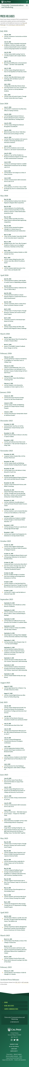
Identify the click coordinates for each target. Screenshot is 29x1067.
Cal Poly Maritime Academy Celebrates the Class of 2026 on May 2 (15, 287)
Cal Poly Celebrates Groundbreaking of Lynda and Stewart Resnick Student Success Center (15, 503)
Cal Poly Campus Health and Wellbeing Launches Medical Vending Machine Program (15, 463)
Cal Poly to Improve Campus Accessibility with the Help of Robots (14, 627)
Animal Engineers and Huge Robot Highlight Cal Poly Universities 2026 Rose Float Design (15, 634)
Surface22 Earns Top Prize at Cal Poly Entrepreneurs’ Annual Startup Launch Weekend (14, 426)
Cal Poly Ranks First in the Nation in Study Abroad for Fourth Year (15, 470)
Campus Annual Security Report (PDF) (14, 1058)
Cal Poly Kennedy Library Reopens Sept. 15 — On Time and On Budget (15, 642)
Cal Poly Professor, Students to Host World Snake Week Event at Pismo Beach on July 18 (15, 758)
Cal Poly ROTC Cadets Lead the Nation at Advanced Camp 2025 (14, 592)
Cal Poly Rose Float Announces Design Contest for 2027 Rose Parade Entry (14, 397)
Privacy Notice (9, 1054)
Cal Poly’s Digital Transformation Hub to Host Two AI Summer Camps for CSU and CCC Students (15, 881)
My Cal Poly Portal (14, 1046)
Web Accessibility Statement (12, 1056)
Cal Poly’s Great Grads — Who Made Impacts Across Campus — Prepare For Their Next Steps (15, 812)
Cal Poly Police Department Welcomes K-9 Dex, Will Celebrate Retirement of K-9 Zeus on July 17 (15, 731)
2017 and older (25, 982)
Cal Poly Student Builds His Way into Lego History (15, 675)
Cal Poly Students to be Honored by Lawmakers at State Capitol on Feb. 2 (14, 385)
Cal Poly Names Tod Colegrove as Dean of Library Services (15, 172)
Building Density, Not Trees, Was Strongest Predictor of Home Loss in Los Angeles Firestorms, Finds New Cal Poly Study (15, 244)
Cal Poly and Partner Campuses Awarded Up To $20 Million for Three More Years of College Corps (15, 359)
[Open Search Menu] (27, 2)
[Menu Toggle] (27, 5)
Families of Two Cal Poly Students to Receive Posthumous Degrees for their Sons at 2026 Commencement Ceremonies (15, 155)
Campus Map (14, 1049)
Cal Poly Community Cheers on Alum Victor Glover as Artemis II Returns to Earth (15, 303)
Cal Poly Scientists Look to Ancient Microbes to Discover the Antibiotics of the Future (15, 511)
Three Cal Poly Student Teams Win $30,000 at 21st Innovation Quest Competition (15, 236)
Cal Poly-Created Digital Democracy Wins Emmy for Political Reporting (14, 695)
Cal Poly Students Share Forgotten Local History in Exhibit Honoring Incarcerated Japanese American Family (14, 853)
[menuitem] (11, 1040)
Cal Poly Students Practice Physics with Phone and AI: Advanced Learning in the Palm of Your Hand (15, 959)
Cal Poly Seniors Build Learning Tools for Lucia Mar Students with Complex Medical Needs (15, 55)
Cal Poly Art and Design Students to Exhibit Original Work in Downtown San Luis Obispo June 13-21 (15, 164)
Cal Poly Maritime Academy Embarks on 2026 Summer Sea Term (15, 252)
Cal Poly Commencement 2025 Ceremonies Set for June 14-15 (15, 804)
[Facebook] (17, 1040)
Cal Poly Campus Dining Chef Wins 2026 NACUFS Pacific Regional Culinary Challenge (15, 326)
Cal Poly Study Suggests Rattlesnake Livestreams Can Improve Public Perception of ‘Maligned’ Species (15, 547)
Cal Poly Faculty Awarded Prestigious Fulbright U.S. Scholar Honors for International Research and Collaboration (14, 228)
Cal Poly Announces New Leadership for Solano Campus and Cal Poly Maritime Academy (14, 862)
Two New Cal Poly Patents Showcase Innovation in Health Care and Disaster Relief (15, 718)
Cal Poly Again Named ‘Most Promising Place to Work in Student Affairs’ (15, 339)
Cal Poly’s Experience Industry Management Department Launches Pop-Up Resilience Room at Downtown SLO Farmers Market (15, 927)
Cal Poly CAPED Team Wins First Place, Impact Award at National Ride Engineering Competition (15, 219)
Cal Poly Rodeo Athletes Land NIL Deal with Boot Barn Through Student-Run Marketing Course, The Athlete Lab (15, 918)
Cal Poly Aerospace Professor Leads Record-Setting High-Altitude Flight (15, 526)
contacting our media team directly (16, 25)
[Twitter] (15, 1040)
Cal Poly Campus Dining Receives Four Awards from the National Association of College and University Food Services (14, 789)
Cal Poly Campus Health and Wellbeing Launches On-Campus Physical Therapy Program (14, 405)
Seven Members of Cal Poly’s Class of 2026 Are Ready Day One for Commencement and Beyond (15, 187)
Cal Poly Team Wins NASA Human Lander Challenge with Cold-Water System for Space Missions (14, 78)
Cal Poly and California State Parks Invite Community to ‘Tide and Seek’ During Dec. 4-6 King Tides (15, 442)
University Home (14, 1044)
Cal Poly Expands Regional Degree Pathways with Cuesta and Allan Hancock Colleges (15, 477)
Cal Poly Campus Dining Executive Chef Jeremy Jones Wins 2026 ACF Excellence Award (14, 260)
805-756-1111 (14, 1037)
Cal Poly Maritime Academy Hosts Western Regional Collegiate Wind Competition (15, 201)
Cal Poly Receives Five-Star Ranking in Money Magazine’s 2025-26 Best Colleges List (14, 766)
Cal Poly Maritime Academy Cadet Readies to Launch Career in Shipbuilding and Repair (15, 280)
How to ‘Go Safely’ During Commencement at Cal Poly (15, 797)
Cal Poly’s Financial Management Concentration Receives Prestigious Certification (13, 740)
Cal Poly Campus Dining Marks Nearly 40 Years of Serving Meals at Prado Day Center (15, 70)
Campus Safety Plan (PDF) (7, 1059)
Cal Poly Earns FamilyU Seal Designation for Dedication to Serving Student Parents (15, 534)
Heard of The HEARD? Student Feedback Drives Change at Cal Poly (14, 346)
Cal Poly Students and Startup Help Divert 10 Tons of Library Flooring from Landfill (15, 896)
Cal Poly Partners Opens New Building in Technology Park (14, 378)
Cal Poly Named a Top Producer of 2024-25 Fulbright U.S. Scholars (15, 972)
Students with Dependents (20, 1059)
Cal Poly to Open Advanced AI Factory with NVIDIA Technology (15, 484)
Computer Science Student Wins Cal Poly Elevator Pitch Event (14, 456)
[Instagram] (11, 1040)
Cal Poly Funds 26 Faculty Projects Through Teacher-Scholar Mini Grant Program (15, 96)
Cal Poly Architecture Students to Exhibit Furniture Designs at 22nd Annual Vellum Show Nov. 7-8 (14, 519)
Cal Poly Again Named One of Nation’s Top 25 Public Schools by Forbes (15, 688)
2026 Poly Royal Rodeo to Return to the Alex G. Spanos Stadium (15, 434)
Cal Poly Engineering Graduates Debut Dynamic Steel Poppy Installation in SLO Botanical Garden (14, 749)
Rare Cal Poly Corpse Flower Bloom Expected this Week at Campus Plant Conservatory (13, 781)
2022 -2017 (17, 982)
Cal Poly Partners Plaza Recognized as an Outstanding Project (14, 889)
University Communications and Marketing (12, 6)
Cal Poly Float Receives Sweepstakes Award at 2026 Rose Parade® (15, 413)
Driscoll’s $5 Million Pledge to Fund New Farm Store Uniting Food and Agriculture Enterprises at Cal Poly (14, 575)
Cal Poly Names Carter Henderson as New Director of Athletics (14, 604)
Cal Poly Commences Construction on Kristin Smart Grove (15, 36)
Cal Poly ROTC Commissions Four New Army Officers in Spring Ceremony (15, 108)
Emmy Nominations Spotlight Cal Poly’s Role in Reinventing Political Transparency (15, 820)
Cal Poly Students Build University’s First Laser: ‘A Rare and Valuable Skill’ (14, 268)
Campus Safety (14, 1051)
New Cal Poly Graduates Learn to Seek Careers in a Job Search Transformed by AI (15, 147)
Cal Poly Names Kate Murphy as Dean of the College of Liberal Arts (15, 940)
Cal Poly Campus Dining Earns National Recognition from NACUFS (14, 124)
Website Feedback (18, 1054)
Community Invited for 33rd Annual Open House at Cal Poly (14, 319)
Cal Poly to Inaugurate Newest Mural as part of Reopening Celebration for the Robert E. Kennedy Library (15, 556)
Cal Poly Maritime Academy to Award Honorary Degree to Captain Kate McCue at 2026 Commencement (15, 295)
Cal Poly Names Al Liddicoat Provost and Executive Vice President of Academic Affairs (15, 620)
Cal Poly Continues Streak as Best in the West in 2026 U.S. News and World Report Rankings (14, 612)
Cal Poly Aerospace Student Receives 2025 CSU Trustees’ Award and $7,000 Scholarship (15, 659)
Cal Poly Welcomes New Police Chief (13, 724)
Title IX (20, 1056)
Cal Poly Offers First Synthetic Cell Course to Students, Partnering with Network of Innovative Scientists (15, 140)
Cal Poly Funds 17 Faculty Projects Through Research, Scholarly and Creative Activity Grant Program (15, 311)
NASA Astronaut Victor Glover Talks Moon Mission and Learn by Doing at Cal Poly (14, 131)
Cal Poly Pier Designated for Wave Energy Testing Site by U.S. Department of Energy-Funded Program (15, 904)
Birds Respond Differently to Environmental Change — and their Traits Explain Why (15, 62)
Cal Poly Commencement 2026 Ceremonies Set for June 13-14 (15, 179)
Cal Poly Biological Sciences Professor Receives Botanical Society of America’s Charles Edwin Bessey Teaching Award (14, 116)
